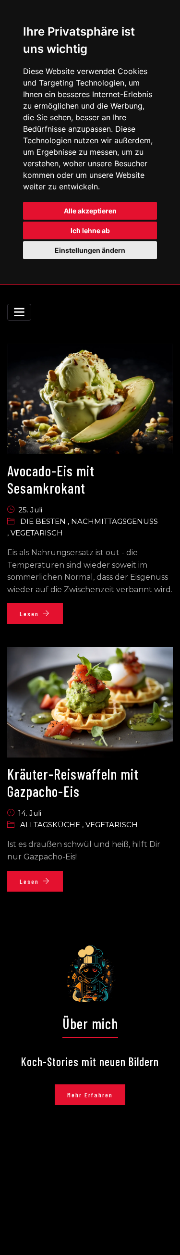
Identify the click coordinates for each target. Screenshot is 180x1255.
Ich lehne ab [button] (90, 230)
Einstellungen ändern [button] (90, 250)
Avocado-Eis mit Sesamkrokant (51, 479)
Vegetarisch (37, 532)
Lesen (29, 613)
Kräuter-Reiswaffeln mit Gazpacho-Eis (73, 782)
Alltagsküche (51, 824)
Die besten (44, 521)
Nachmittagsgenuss (114, 521)
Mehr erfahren (90, 1095)
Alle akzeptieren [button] (90, 211)
